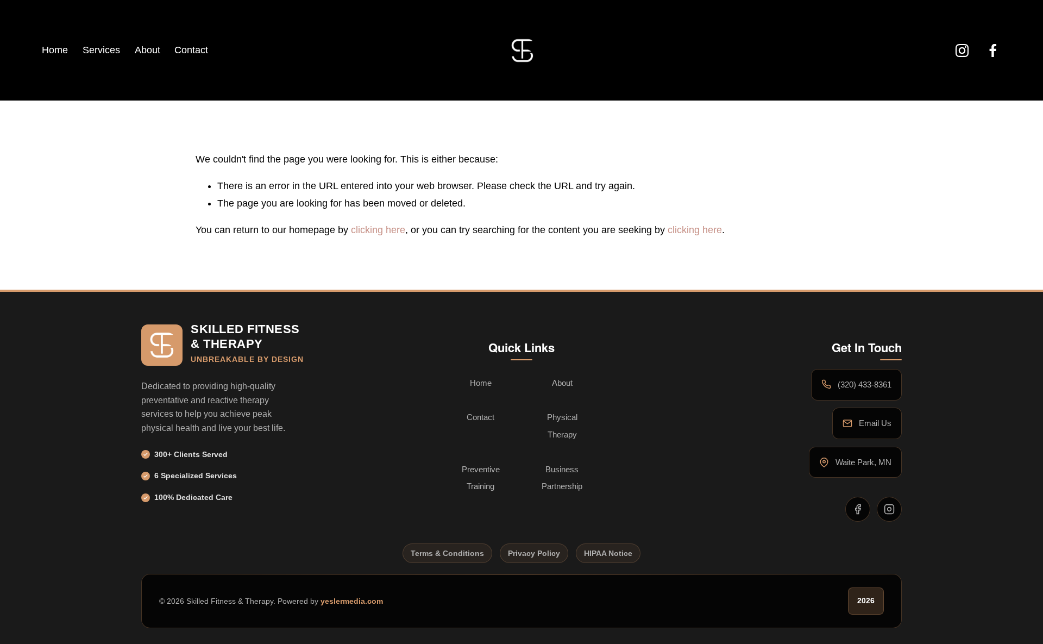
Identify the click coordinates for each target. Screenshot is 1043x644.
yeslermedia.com (352, 600)
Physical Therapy (562, 425)
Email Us (875, 423)
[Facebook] (993, 50)
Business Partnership (562, 478)
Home (55, 50)
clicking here (378, 229)
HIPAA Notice (608, 553)
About (147, 50)
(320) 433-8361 (864, 384)
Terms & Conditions (447, 553)
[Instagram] (962, 50)
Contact (191, 50)
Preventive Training (481, 478)
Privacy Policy (534, 553)
